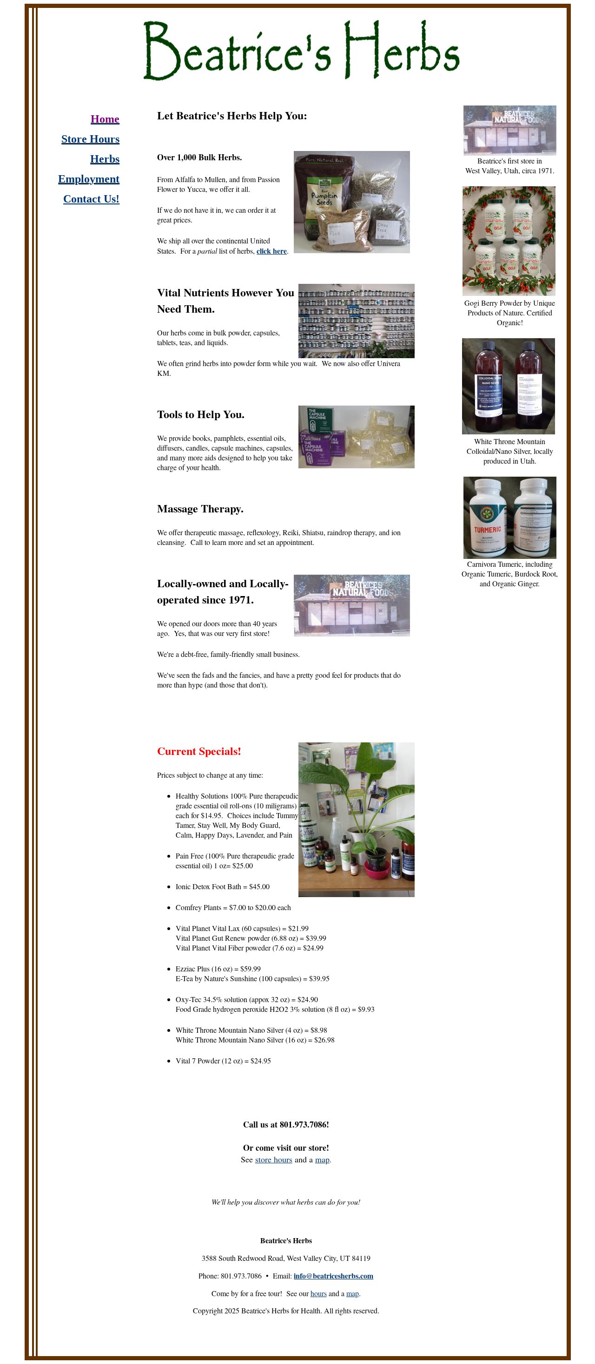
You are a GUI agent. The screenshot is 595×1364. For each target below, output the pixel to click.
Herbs (104, 159)
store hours (273, 1159)
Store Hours (90, 139)
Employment (88, 179)
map (322, 1159)
